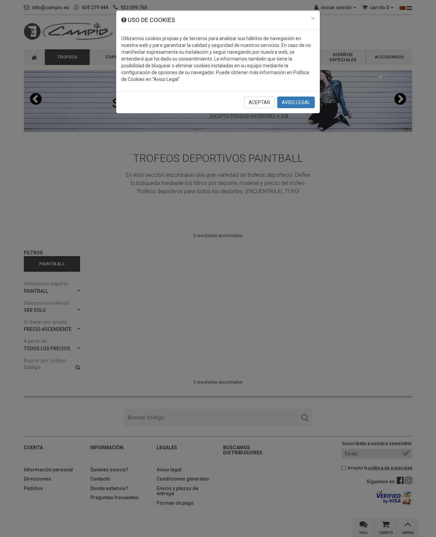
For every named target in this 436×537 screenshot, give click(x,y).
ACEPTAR (259, 102)
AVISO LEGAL (296, 102)
